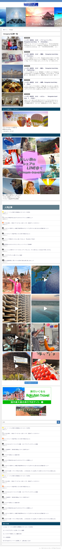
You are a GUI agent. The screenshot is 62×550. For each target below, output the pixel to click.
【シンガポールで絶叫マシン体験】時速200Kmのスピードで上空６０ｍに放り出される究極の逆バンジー (25, 228)
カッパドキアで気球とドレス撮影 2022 (11, 454)
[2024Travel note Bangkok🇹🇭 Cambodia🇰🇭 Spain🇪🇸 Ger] (17, 280)
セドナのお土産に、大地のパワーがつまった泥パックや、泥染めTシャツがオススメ (20, 222)
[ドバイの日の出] (45, 308)
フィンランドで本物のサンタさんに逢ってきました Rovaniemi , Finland (18, 239)
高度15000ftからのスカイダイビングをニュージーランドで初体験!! (17, 244)
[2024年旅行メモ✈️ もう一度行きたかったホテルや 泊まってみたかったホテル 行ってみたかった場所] (45, 280)
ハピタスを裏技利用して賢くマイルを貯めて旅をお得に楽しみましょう (18, 260)
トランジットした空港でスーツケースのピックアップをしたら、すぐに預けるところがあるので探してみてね (26, 249)
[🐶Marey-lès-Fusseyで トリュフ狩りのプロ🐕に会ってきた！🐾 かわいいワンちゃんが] (17, 366)
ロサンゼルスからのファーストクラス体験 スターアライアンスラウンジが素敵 (20, 444)
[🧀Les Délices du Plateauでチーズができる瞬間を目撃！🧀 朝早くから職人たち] (17, 308)
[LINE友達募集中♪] (31, 165)
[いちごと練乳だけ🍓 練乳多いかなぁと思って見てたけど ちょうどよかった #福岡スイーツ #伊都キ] (45, 366)
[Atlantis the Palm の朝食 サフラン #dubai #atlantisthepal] (17, 337)
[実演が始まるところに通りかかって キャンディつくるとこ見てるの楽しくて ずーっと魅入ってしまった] (45, 337)
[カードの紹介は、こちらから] (25, 119)
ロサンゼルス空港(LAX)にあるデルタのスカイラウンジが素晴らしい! (17, 217)
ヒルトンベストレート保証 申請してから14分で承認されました (16, 233)
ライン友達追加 (6, 537)
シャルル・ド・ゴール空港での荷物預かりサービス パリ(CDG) (16, 212)
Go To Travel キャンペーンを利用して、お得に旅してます (17, 540)
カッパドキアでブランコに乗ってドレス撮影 (12, 255)
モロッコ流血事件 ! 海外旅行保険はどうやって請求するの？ (15, 449)
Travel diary (27, 37)
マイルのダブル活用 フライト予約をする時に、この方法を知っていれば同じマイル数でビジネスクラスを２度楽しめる (28, 470)
